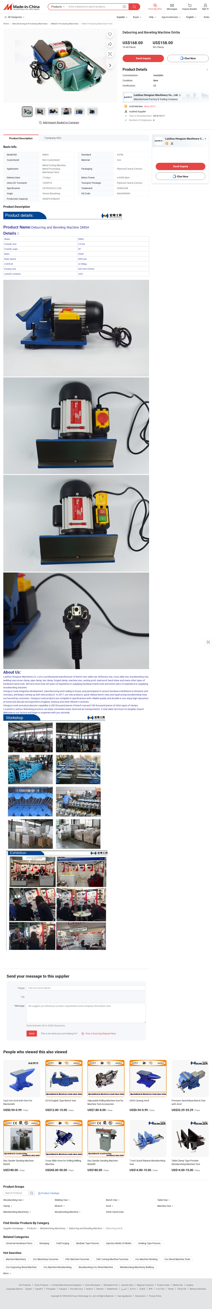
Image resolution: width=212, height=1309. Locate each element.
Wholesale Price (111, 1285)
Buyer (136, 17)
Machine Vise (164, 1205)
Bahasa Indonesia (198, 1288)
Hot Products (25, 1285)
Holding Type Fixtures (149, 1243)
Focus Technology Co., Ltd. (84, 1296)
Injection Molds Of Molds (118, 1243)
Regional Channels (145, 1285)
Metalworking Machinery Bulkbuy (137, 1267)
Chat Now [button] (190, 58)
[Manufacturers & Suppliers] (21, 6)
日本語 (142, 1288)
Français (63, 1288)
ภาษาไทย (160, 1288)
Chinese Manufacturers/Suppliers (66, 1285)
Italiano (89, 1288)
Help (151, 17)
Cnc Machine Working (146, 1259)
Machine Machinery (16, 1259)
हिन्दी (150, 1288)
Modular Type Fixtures (87, 1243)
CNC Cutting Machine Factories (112, 1259)
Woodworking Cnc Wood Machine (96, 1267)
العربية (123, 1288)
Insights (189, 1285)
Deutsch (100, 1288)
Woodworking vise (12, 1199)
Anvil (108, 1205)
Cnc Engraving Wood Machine (21, 1267)
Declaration (140, 1296)
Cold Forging (62, 1243)
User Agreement (124, 1296)
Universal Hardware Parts (19, 1243)
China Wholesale (92, 1285)
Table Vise (162, 1199)
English (28, 1288)
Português (50, 1288)
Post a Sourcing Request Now (98, 1033)
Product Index (163, 1285)
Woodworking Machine (66, 1211)
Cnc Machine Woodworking (58, 1267)
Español (39, 1288)
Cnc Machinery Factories (45, 1259)
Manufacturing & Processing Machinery (30, 23)
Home (6, 23)
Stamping (44, 1243)
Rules (206, 17)
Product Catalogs (50, 1193)
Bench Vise (111, 1199)
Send (31, 1033)
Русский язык (76, 1288)
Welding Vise (61, 1199)
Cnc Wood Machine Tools (177, 1259)
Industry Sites (127, 1285)
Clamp (6, 1205)
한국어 (133, 1288)
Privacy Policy (155, 1296)
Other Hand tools (115, 1211)
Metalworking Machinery (16, 1211)
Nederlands (112, 1288)
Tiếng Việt (181, 1288)
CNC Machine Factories (77, 1259)
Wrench (58, 1205)
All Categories (15, 17)
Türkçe (171, 1288)
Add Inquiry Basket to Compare (61, 122)
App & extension (170, 17)
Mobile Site (178, 1285)
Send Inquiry (143, 58)
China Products (41, 1285)
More (6, 1273)
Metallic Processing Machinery (64, 23)
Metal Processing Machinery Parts (97, 23)
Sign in (205, 8)
